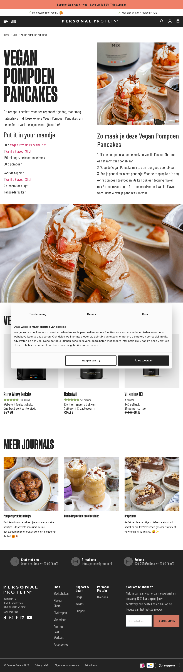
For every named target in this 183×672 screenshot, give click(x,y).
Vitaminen (60, 619)
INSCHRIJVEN (166, 621)
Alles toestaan (143, 360)
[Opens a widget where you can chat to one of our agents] (167, 665)
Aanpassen (89, 360)
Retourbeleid (91, 665)
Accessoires (61, 644)
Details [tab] (91, 313)
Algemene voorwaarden (67, 665)
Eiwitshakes (61, 593)
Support (80, 611)
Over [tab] (145, 313)
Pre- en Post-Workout (59, 631)
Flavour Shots (58, 603)
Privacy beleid (42, 665)
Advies (80, 604)
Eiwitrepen (60, 612)
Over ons (102, 597)
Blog (15, 34)
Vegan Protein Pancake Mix (28, 144)
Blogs (79, 597)
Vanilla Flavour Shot (18, 151)
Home (6, 34)
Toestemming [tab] (37, 313)
